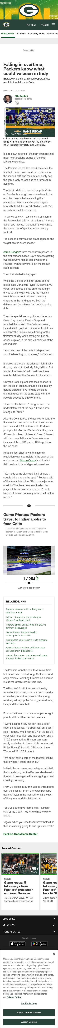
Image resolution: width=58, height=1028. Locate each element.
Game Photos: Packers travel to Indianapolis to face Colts (24, 519)
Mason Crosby (28, 460)
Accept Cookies (29, 1022)
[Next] (37, 578)
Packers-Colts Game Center (20, 833)
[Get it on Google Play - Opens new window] (39, 945)
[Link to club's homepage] (6, 23)
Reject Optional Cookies (29, 1012)
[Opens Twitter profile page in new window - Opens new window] (17, 103)
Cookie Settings (29, 1003)
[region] (29, 989)
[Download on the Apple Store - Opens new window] (17, 944)
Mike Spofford (21, 96)
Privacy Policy (14, 997)
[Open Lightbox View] (29, 567)
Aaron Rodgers (11, 251)
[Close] (54, 954)
